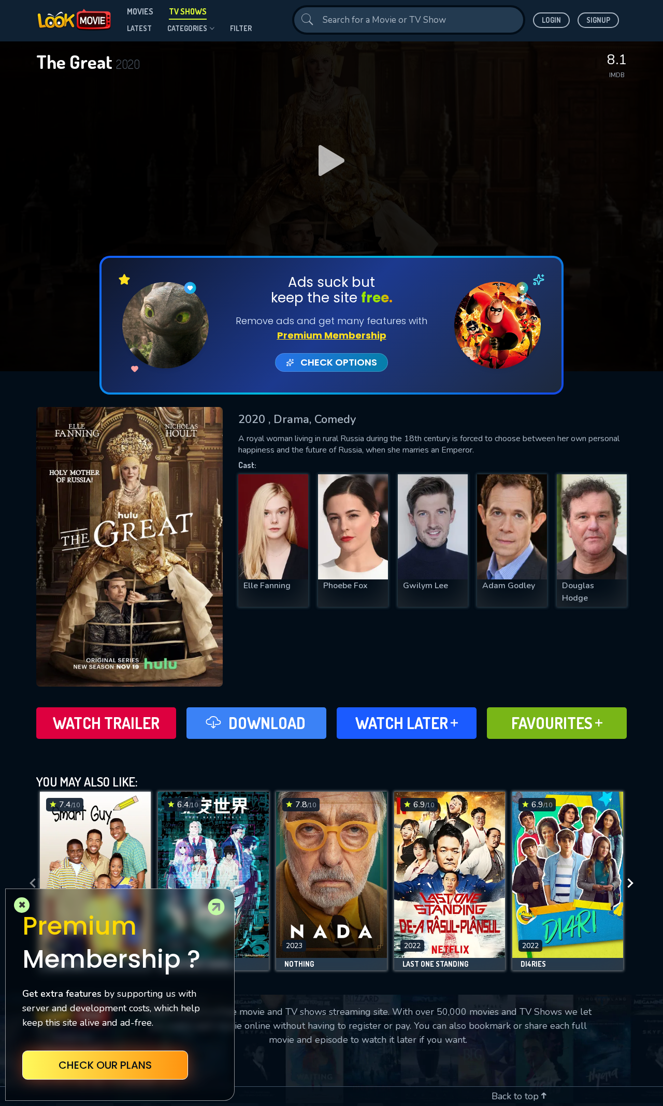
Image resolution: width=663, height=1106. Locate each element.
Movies (140, 11)
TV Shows (188, 11)
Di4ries (533, 964)
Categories (187, 28)
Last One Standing (435, 964)
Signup (598, 20)
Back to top (516, 1096)
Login (551, 20)
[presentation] (29, 884)
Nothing (299, 964)
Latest (139, 28)
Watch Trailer (106, 723)
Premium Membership (331, 335)
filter (241, 28)
